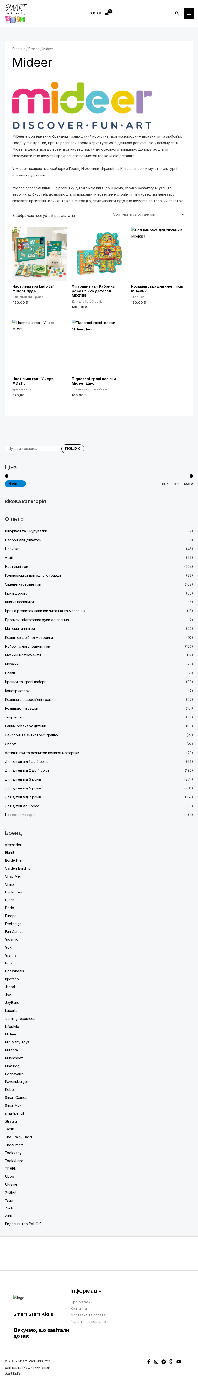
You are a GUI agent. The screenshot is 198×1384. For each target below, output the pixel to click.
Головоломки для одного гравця (33, 575)
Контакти (79, 1308)
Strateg (11, 1121)
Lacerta (11, 1011)
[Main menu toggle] (189, 13)
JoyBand (12, 1003)
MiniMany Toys (17, 1042)
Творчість (13, 717)
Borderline (13, 860)
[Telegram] (163, 1361)
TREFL (10, 1168)
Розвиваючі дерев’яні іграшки (30, 700)
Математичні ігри (20, 629)
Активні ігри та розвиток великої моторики (42, 753)
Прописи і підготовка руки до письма (37, 620)
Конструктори (17, 691)
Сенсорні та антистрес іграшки (32, 735)
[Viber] (171, 1361)
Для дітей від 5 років (23, 788)
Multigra (11, 1050)
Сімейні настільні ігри (23, 584)
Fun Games (14, 932)
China (9, 884)
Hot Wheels (14, 971)
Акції (9, 558)
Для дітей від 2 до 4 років (27, 770)
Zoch (9, 1208)
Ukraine (11, 1184)
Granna (10, 955)
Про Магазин (81, 1302)
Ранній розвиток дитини (25, 726)
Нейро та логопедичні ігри (27, 646)
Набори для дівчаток (23, 540)
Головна (18, 49)
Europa (10, 916)
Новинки (12, 549)
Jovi (8, 995)
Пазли (10, 673)
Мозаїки (12, 664)
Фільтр (15, 483)
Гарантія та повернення (91, 1321)
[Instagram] (156, 1361)
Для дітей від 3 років (23, 779)
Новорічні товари (20, 815)
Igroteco (12, 979)
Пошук (72, 448)
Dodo (9, 908)
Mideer (10, 1034)
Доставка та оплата (88, 1315)
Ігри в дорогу (16, 593)
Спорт (10, 744)
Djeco (10, 900)
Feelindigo (13, 924)
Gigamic (11, 939)
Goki (8, 947)
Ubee (9, 1176)
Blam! (9, 852)
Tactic (10, 1129)
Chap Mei (13, 876)
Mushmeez (14, 1058)
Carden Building (18, 868)
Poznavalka (14, 1074)
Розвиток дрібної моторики (29, 637)
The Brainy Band (18, 1137)
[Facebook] (148, 1361)
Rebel (9, 1089)
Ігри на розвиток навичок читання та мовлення (45, 611)
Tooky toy (13, 1153)
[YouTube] (178, 1361)
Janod (10, 987)
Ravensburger (16, 1082)
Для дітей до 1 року (22, 806)
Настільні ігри (16, 566)
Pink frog (12, 1066)
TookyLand (14, 1161)
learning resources (20, 1018)
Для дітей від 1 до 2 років (27, 761)
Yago (9, 1200)
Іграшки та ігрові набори (25, 682)
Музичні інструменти (23, 655)
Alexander (13, 845)
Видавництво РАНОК (23, 1224)
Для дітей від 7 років (23, 797)
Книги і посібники (19, 602)
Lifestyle (12, 1026)
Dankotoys (14, 892)
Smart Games (16, 1097)
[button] (177, 13)
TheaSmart (14, 1145)
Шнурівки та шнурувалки (26, 531)
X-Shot (10, 1192)
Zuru (8, 1216)
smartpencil (14, 1113)
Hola (8, 963)
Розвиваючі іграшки (21, 708)
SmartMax (13, 1105)
